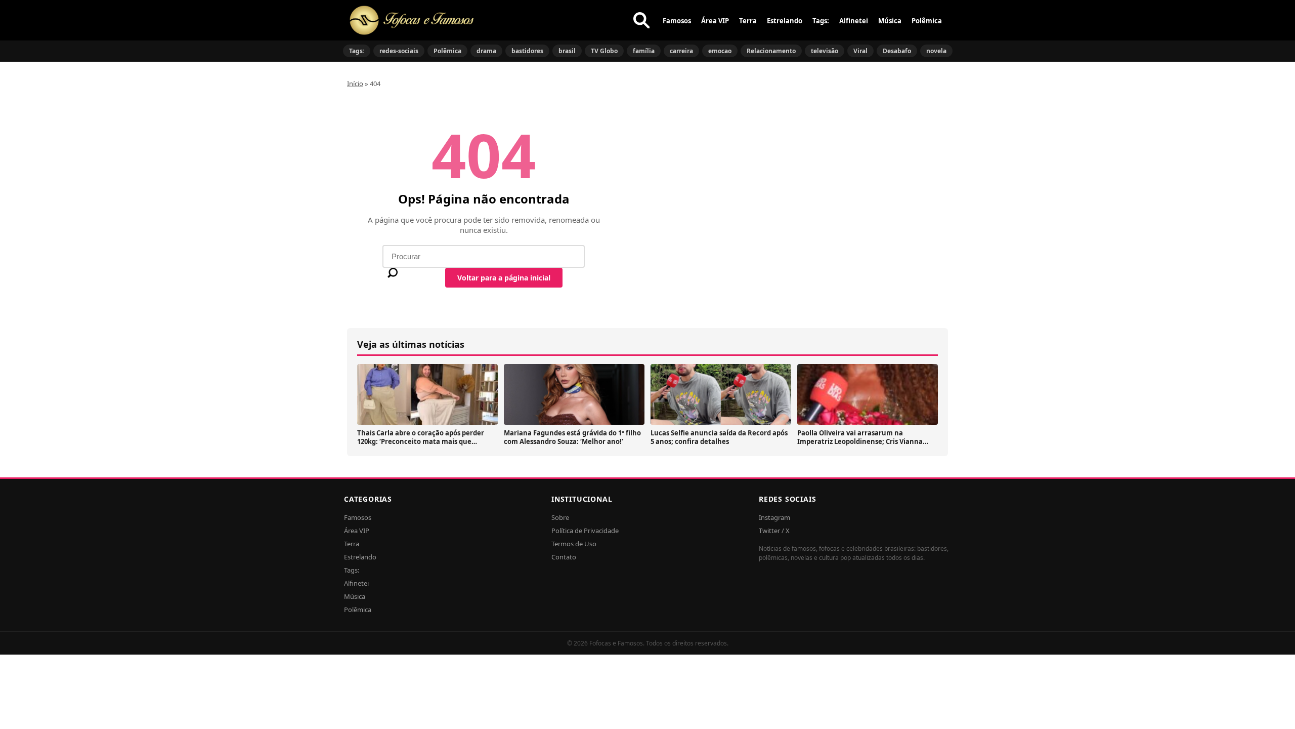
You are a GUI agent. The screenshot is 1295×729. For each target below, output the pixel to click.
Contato (563, 556)
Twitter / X (774, 530)
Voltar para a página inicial (503, 277)
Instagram (774, 517)
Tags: (820, 20)
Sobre (560, 517)
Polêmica (927, 20)
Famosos (677, 20)
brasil (567, 51)
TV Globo (604, 51)
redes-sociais (398, 51)
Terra (748, 20)
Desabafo (897, 51)
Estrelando (784, 20)
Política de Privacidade (585, 530)
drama (486, 51)
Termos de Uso (573, 543)
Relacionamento (771, 51)
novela (936, 51)
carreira (681, 51)
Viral (860, 51)
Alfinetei (853, 20)
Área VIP (715, 20)
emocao (719, 51)
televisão (824, 51)
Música (889, 20)
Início (355, 83)
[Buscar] (641, 20)
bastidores (527, 51)
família (644, 51)
